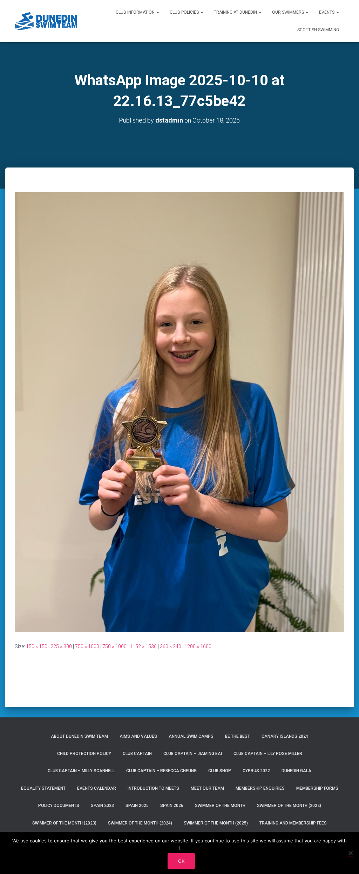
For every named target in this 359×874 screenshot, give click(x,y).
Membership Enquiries (260, 788)
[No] (350, 852)
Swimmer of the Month (220, 805)
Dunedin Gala (296, 770)
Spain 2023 (102, 805)
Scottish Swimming (318, 29)
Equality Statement (43, 788)
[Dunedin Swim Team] (46, 21)
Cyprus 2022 (256, 770)
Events (327, 12)
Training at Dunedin (236, 12)
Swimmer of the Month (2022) (289, 805)
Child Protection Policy (84, 753)
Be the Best (237, 736)
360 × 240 (170, 646)
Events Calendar (96, 788)
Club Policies (185, 12)
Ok (181, 861)
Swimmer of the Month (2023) (64, 823)
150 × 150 (36, 646)
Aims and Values (138, 736)
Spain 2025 (137, 805)
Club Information (136, 12)
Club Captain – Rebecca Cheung (161, 770)
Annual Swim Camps (191, 736)
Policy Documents (58, 805)
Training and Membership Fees (293, 823)
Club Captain (137, 753)
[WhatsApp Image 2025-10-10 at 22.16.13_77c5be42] (179, 411)
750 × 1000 (87, 646)
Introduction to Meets (153, 788)
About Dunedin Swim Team (79, 736)
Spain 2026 (171, 805)
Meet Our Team (207, 788)
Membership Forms (317, 788)
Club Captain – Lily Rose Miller (267, 753)
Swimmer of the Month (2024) (140, 823)
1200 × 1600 (197, 646)
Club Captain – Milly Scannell (81, 770)
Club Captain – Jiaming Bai (192, 753)
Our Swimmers (288, 12)
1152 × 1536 (143, 646)
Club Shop (219, 770)
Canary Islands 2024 (285, 736)
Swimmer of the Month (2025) (216, 823)
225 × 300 (61, 646)
